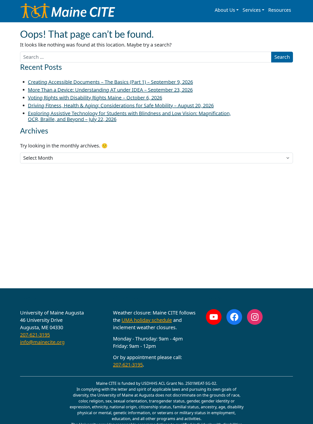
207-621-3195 (35, 334)
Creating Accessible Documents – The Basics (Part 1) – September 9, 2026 (110, 82)
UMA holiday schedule (147, 320)
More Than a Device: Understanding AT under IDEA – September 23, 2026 (110, 89)
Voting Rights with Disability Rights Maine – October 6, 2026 (95, 97)
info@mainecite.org (42, 342)
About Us (225, 10)
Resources (279, 10)
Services (252, 10)
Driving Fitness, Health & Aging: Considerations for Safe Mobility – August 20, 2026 (121, 105)
